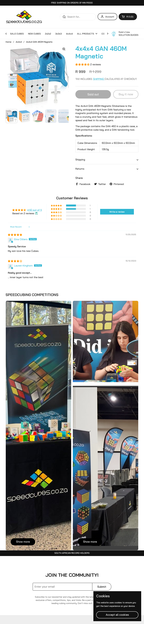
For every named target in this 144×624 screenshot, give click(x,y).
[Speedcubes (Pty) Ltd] (24, 17)
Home (8, 42)
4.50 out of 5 (34, 209)
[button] (128, 16)
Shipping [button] (80, 159)
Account (109, 16)
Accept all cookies (117, 614)
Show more (23, 541)
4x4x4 (19, 42)
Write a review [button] (117, 211)
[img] (15, 234)
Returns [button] (79, 168)
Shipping (99, 78)
